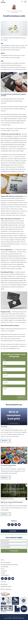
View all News (13, 531)
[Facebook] (12, 524)
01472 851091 (4, 584)
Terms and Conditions (8, 618)
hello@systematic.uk (6, 586)
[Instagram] (15, 524)
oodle (14, 322)
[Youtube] (19, 524)
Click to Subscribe (6, 589)
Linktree (11, 156)
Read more (4, 440)
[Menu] (25, 1)
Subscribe (14, 551)
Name (4, 360)
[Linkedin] (8, 524)
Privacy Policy (15, 618)
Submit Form (21, 397)
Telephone (5, 379)
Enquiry (4, 386)
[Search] (22, 1)
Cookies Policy (21, 618)
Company (5, 372)
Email (4, 366)
